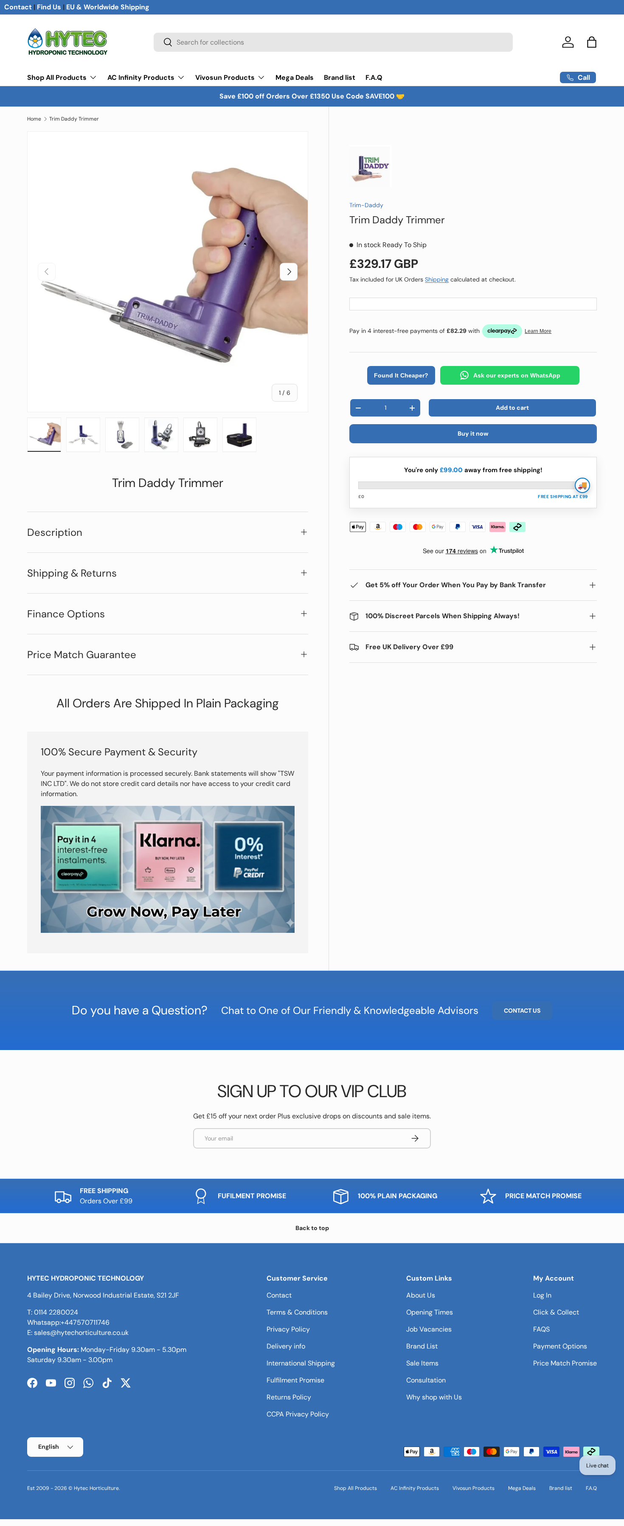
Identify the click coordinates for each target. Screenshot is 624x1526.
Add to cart (512, 407)
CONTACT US (522, 1010)
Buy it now (473, 433)
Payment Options (560, 1346)
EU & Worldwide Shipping (107, 7)
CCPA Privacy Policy (298, 1414)
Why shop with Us (434, 1397)
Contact (18, 7)
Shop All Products (57, 77)
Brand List (422, 1346)
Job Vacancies (429, 1329)
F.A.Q (373, 77)
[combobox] (333, 42)
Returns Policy (289, 1397)
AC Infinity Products (140, 77)
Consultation (426, 1380)
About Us (420, 1295)
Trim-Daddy (366, 205)
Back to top (312, 1228)
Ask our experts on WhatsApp (516, 375)
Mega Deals (294, 77)
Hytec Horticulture (96, 1488)
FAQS (541, 1329)
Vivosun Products (225, 77)
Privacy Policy (288, 1329)
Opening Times (429, 1312)
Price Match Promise (565, 1363)
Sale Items (422, 1363)
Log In (542, 1295)
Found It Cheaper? (401, 375)
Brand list (339, 77)
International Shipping (301, 1363)
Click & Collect (556, 1312)
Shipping (437, 279)
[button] (591, 42)
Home (34, 118)
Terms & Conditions (297, 1312)
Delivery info (286, 1346)
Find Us (49, 7)
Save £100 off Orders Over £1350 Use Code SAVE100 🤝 (312, 96)
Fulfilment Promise (295, 1380)
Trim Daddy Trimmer (74, 118)
